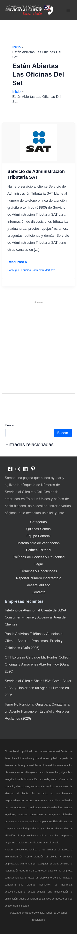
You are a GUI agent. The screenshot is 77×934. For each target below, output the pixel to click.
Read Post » (17, 263)
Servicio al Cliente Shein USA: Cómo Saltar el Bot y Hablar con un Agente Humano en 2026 (38, 688)
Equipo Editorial (38, 536)
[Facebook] (10, 469)
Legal (38, 564)
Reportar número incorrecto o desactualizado (38, 581)
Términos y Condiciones (38, 571)
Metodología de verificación (38, 543)
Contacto (38, 592)
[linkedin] (25, 469)
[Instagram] (17, 469)
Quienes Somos (38, 529)
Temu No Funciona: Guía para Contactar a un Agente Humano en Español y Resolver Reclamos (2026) (37, 711)
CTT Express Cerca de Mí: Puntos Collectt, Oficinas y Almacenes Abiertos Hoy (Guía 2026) (38, 664)
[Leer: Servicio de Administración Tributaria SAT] (38, 142)
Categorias (38, 522)
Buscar (9, 425)
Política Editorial (38, 550)
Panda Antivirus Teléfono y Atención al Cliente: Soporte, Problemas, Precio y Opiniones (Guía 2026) (34, 641)
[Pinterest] (33, 469)
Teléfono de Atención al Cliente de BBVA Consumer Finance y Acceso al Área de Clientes (35, 617)
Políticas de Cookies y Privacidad (38, 557)
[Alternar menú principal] (68, 10)
